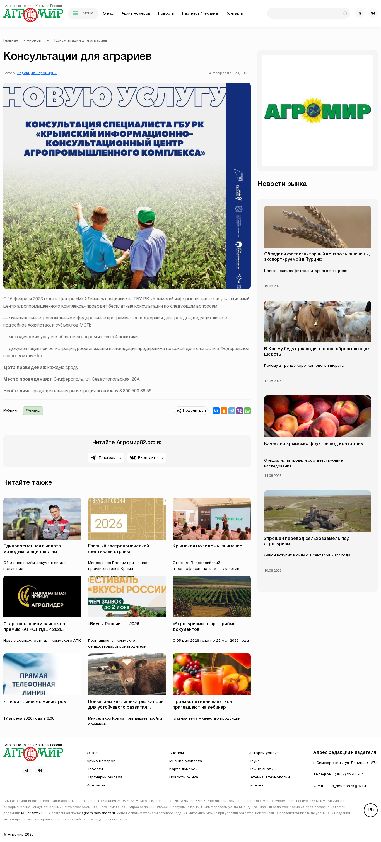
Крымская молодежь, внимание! (208, 546)
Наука (254, 761)
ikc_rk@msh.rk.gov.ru (347, 786)
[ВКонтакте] (216, 410)
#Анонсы (33, 410)
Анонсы (34, 40)
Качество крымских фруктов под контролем (314, 444)
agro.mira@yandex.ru (98, 813)
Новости (166, 13)
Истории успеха (264, 753)
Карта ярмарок (183, 769)
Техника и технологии (269, 777)
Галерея (256, 785)
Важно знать (261, 769)
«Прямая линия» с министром (35, 702)
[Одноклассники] (224, 410)
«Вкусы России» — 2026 (113, 624)
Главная (10, 40)
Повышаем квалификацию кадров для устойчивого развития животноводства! (126, 707)
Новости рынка (183, 777)
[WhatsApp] (247, 410)
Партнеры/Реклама (200, 13)
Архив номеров (136, 13)
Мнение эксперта (185, 761)
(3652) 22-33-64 (349, 774)
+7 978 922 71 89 (34, 813)
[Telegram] (231, 410)
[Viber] (239, 410)
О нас (108, 13)
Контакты (235, 13)
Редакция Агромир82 (37, 73)
